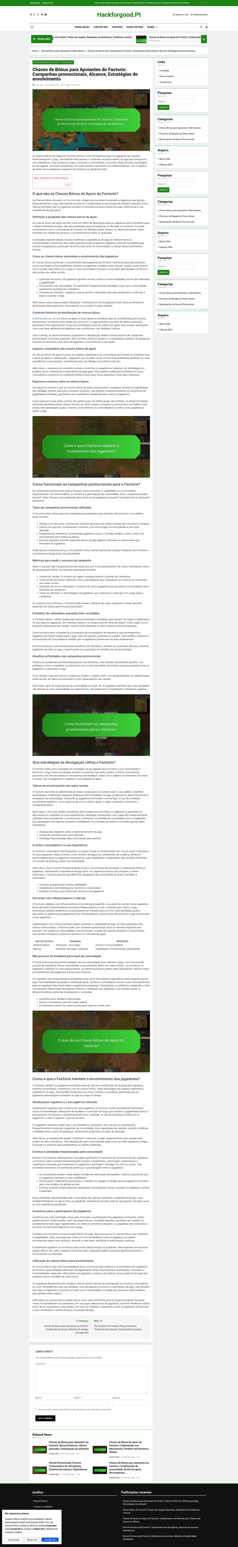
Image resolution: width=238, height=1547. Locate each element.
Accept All (50, 1539)
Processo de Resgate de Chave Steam (176, 133)
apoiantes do (85, 321)
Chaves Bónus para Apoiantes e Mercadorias (53, 62)
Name (39, 1398)
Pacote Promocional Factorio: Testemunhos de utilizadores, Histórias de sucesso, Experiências (68, 1466)
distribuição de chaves (47, 318)
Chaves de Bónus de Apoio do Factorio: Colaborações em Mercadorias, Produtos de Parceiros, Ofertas (139, 37)
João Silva (39, 84)
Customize (13, 1539)
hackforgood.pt (119, 14)
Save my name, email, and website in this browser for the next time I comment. (75, 1409)
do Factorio (69, 200)
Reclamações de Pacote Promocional (176, 139)
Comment (40, 1363)
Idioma (150, 27)
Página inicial (82, 27)
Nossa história (135, 27)
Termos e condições (43, 1506)
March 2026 (164, 159)
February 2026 (165, 164)
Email (77, 1398)
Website (116, 1398)
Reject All (32, 1539)
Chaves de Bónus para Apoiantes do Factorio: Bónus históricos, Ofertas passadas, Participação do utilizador (69, 1445)
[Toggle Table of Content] (66, 184)
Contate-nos (101, 27)
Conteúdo (117, 27)
